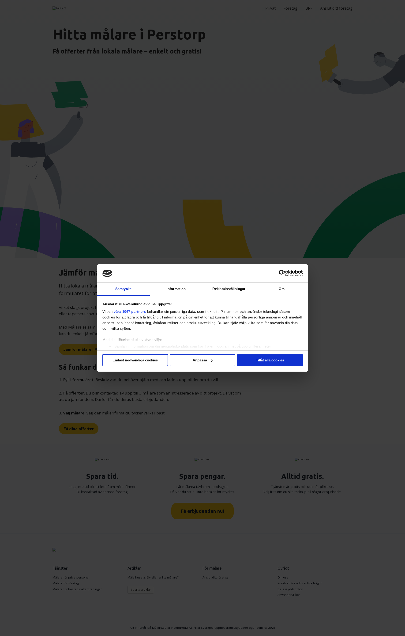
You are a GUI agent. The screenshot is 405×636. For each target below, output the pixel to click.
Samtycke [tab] (123, 289)
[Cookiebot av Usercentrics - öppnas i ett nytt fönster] (282, 273)
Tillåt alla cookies (270, 360)
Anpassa (200, 360)
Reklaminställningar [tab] (228, 289)
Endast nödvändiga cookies (135, 360)
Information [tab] (176, 289)
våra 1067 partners (130, 312)
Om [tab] (282, 289)
